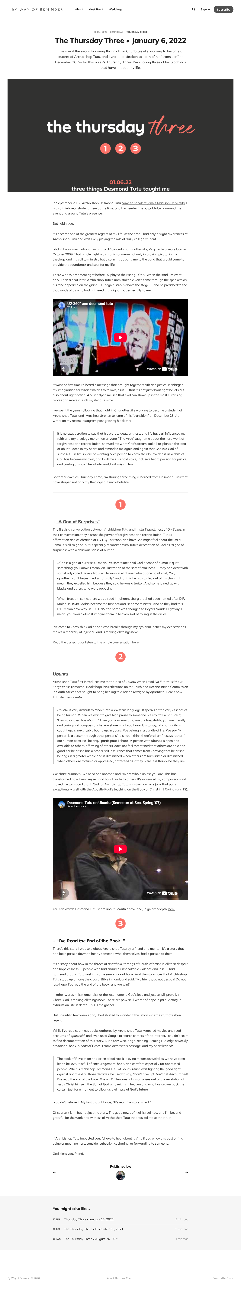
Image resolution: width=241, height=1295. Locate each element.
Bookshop (93, 687)
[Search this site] (194, 9)
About (79, 9)
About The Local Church (120, 1278)
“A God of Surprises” (77, 521)
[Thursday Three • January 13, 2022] (120, 1219)
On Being (174, 529)
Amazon (78, 687)
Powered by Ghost (223, 1278)
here (171, 909)
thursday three (137, 32)
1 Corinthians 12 (174, 789)
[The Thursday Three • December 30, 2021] (120, 1229)
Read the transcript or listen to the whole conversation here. (96, 642)
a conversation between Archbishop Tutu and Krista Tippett (111, 529)
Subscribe (223, 9)
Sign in (205, 9)
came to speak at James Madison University (153, 203)
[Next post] (185, 1173)
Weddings (115, 9)
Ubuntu (60, 674)
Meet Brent (96, 9)
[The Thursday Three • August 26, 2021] (120, 1239)
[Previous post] (55, 1173)
